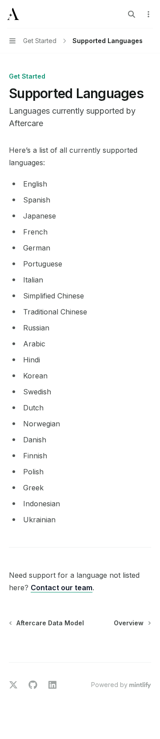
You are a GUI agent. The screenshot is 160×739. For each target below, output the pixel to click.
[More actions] (148, 14)
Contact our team (61, 587)
